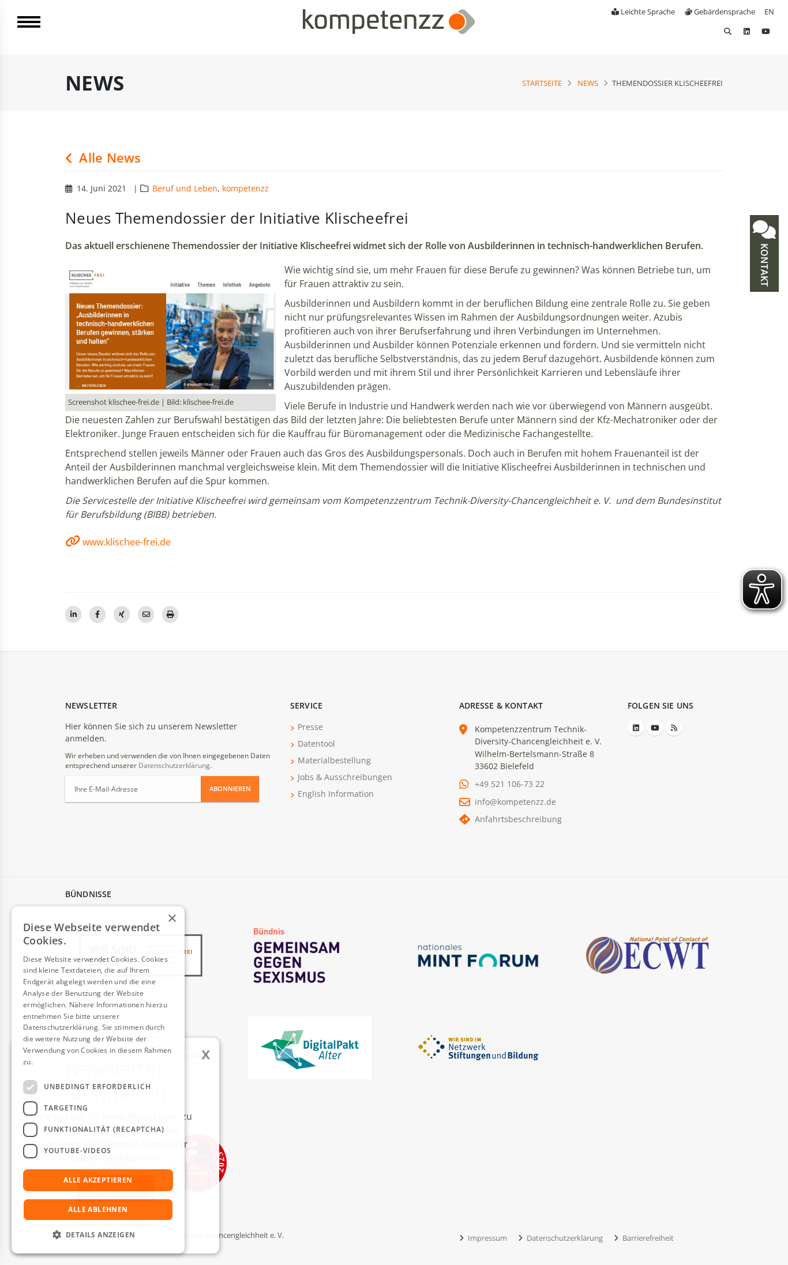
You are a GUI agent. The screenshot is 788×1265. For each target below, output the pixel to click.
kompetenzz (245, 188)
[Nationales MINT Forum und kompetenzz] (478, 954)
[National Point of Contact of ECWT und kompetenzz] (647, 954)
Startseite (542, 83)
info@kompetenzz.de (515, 801)
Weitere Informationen (73, 1062)
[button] (98, 1235)
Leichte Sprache (647, 11)
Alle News (108, 158)
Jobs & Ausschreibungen (345, 776)
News (587, 83)
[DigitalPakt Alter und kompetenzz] (309, 1046)
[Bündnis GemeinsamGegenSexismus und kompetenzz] (309, 954)
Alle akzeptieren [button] (97, 1180)
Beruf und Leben (184, 188)
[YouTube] (765, 31)
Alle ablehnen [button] (97, 1209)
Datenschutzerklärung (174, 765)
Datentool (316, 743)
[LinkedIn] (746, 31)
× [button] (171, 918)
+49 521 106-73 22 (510, 783)
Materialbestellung (334, 760)
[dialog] (98, 1079)
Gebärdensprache (723, 11)
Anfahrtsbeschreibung (518, 819)
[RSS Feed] (674, 728)
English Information (336, 793)
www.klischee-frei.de (126, 542)
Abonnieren (230, 788)
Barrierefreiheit (647, 1238)
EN (769, 11)
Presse (310, 726)
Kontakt (764, 264)
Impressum (486, 1238)
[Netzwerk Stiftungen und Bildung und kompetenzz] (478, 1046)
